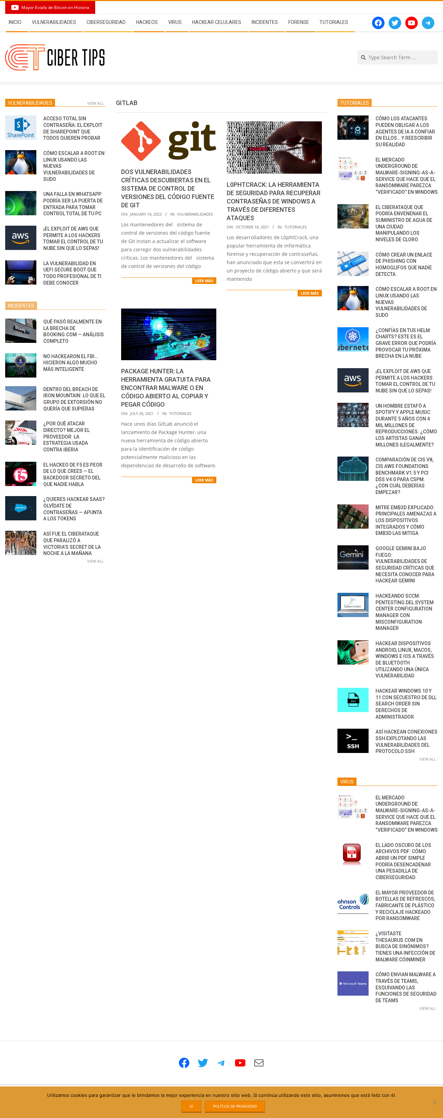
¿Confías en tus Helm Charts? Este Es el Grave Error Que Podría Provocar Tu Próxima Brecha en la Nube (406, 343)
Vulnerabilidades (195, 214)
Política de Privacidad (235, 1106)
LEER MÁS (204, 280)
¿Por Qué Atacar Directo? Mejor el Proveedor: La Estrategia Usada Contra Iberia (66, 436)
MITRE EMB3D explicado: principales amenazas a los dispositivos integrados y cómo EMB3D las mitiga (406, 520)
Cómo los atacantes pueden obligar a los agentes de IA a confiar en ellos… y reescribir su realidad (405, 131)
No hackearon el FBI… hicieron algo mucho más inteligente (70, 363)
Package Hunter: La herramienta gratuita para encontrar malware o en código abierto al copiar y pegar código (166, 387)
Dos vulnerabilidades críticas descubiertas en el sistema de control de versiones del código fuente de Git (167, 188)
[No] (434, 1102)
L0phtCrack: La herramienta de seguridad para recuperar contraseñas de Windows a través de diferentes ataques (273, 201)
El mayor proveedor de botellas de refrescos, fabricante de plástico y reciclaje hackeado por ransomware (405, 905)
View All (95, 103)
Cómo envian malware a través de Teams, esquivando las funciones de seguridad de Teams (406, 987)
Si (191, 1106)
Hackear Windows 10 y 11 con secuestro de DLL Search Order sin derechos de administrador (406, 704)
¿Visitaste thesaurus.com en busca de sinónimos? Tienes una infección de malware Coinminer (405, 946)
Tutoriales (295, 226)
